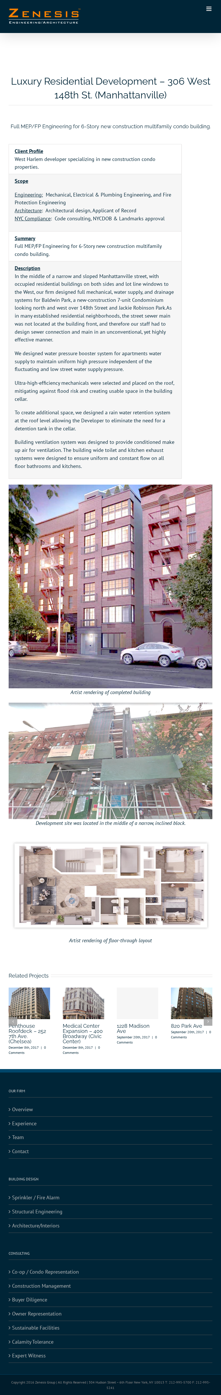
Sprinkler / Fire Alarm (36, 1197)
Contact (20, 1151)
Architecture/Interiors (36, 1225)
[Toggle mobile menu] (209, 9)
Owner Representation (37, 1313)
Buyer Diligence (29, 1299)
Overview (22, 1109)
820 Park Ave (186, 1026)
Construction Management (41, 1286)
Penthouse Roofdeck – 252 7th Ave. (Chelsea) (27, 1033)
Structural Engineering (37, 1211)
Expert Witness (29, 1355)
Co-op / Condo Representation (45, 1271)
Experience (24, 1123)
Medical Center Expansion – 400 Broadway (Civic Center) (83, 1033)
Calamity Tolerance (33, 1341)
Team (18, 1137)
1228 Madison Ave (133, 1028)
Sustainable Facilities (36, 1327)
